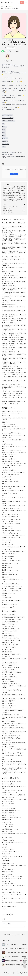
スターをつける (6, 914)
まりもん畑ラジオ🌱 (6, 6)
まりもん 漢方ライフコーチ (7, 60)
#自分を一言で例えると (8, 121)
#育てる (4, 126)
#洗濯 (3, 147)
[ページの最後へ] (24, 966)
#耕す (3, 129)
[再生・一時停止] (14, 973)
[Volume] (7, 973)
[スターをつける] (3, 48)
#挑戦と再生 (5, 144)
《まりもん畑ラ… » (21, 934)
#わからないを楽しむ (7, 118)
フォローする (11, 47)
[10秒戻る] (10, 973)
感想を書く (14, 174)
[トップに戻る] (24, 962)
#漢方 (3, 132)
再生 (5, 51)
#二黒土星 (5, 141)
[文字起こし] (12, 40)
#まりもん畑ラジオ (7, 115)
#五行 (3, 135)
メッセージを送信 (14, 51)
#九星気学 (5, 138)
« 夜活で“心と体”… (7, 934)
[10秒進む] (18, 973)
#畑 (3, 123)
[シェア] (5, 48)
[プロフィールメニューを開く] (26, 2)
